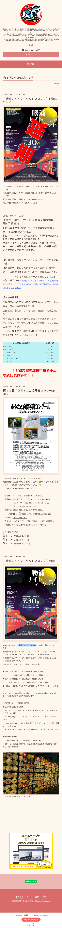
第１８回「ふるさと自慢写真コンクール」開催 (30, 392)
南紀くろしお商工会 (31, 897)
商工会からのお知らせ (18, 78)
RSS (57, 83)
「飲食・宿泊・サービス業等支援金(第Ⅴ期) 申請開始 (29, 221)
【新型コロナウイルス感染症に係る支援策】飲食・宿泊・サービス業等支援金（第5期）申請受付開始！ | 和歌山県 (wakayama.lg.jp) (31, 284)
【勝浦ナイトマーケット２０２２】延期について (30, 100)
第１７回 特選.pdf (13, 536)
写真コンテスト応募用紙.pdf (32, 514)
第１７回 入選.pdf (13, 540)
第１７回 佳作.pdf (13, 543)
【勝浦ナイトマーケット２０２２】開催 (29, 561)
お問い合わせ (31, 54)
